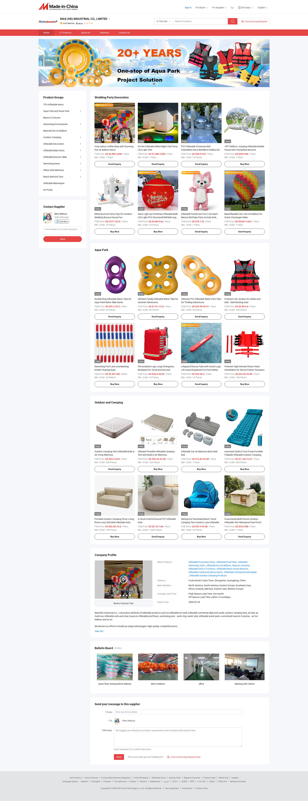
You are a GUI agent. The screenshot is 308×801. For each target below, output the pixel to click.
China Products (91, 777)
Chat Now (63, 221)
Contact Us (124, 32)
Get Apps (246, 7)
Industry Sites (174, 777)
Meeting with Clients (245, 683)
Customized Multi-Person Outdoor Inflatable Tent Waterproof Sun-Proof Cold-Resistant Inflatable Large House (243, 522)
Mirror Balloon (158, 683)
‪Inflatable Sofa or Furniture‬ (201, 568)
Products (66, 32)
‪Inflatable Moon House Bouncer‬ (232, 568)
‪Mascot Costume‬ (240, 565)
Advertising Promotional (55, 124)
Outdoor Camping (52, 137)
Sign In (188, 7)
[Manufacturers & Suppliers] (59, 6)
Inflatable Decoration (53, 143)
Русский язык (120, 781)
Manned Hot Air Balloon (55, 130)
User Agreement (172, 788)
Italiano (133, 781)
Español (84, 781)
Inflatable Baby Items (53, 150)
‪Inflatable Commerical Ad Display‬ (240, 572)
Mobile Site (223, 777)
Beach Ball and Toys (53, 176)
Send (118, 756)
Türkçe (211, 781)
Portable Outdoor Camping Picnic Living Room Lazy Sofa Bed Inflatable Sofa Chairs (114, 522)
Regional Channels (192, 777)
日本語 (184, 781)
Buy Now (244, 164)
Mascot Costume (51, 117)
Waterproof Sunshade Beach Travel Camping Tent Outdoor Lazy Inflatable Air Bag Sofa (200, 522)
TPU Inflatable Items (53, 104)
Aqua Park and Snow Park (56, 111)
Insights (235, 777)
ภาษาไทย (201, 781)
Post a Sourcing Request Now (184, 756)
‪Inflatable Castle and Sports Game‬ (205, 572)
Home (46, 32)
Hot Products (75, 777)
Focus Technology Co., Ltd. (133, 788)
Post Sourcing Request (256, 21)
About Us (85, 32)
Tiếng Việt (222, 781)
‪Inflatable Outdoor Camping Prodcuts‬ (208, 575)
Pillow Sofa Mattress (53, 170)
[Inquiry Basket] (232, 7)
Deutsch (143, 781)
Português (95, 781)
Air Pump (47, 189)
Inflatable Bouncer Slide (55, 156)
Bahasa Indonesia (238, 781)
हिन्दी (192, 781)
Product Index (209, 777)
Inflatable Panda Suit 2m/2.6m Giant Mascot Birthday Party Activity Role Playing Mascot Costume (199, 217)
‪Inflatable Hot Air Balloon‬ (218, 565)
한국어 (175, 781)
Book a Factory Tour (124, 603)
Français (107, 781)
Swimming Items (51, 163)
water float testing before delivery (114, 683)
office (201, 683)
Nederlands (155, 781)
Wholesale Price (158, 777)
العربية (166, 781)
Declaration (187, 788)
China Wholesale (141, 777)
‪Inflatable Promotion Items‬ (201, 562)
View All (98, 631)
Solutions (104, 32)
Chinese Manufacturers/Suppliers (115, 777)
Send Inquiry (114, 164)
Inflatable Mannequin (53, 183)
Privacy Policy (202, 788)
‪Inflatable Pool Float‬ (227, 562)
